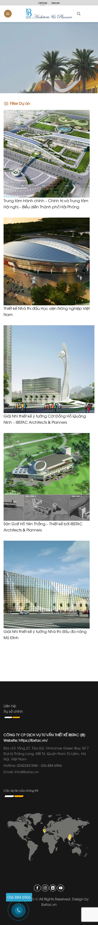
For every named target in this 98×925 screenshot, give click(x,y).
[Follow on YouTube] (60, 888)
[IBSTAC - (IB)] (49, 13)
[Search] (78, 13)
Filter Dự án (20, 103)
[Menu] (8, 14)
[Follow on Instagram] (45, 888)
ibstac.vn (49, 904)
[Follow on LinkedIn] (52, 888)
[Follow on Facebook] (37, 888)
